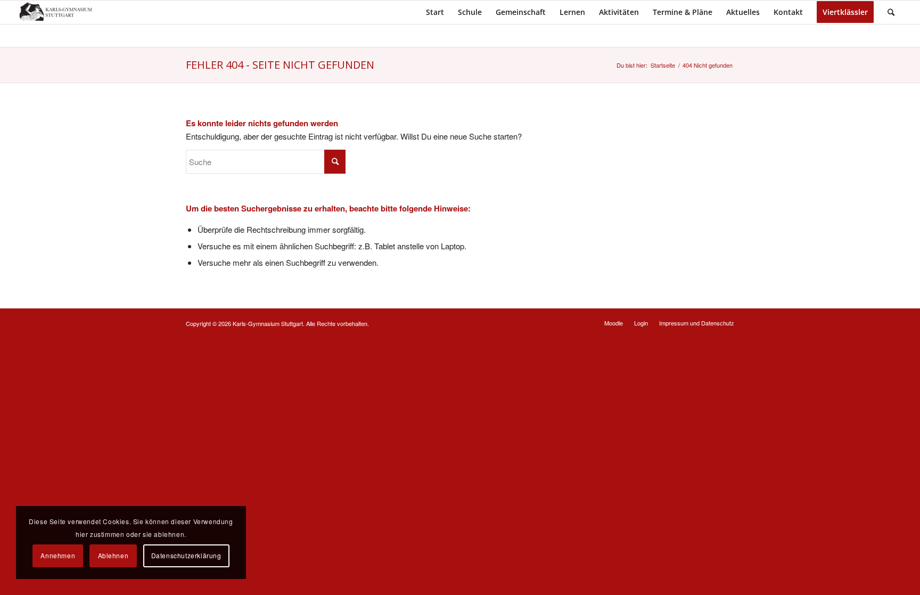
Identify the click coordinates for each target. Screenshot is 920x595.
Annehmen (57, 555)
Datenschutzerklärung (186, 555)
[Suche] (891, 12)
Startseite (663, 65)
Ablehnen (113, 555)
